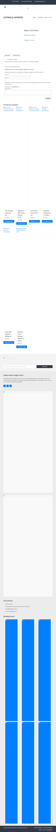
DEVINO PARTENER (38, 827)
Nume (7, 74)
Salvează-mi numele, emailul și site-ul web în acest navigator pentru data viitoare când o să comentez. (28, 83)
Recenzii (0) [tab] (16, 55)
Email (6, 78)
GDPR (40, 830)
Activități (32, 40)
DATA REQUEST (49, 830)
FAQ (43, 830)
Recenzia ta (8, 88)
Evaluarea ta (8, 86)
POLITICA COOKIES (48, 827)
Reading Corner (15, 827)
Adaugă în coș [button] (8, 221)
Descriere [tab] (7, 55)
